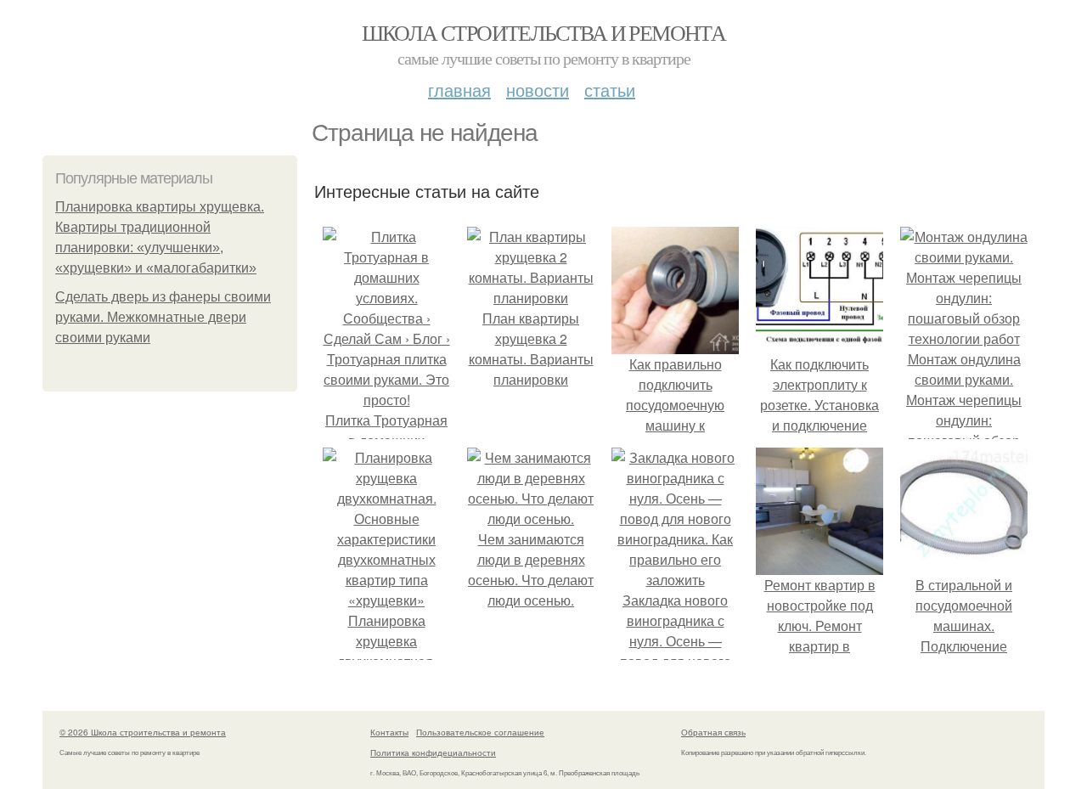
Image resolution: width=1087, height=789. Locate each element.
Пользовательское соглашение (480, 732)
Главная (459, 89)
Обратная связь (713, 732)
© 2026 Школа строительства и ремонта (142, 732)
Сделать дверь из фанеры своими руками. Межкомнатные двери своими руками (163, 317)
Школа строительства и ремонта (544, 32)
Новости (537, 89)
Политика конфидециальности (433, 752)
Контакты (389, 732)
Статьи (609, 89)
